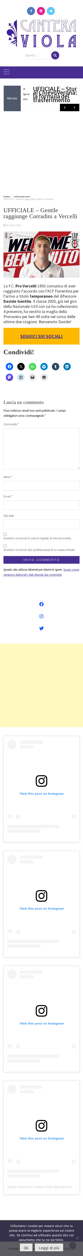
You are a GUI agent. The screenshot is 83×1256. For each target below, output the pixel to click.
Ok (26, 1248)
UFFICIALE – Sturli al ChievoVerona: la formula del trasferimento (56, 94)
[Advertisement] (41, 152)
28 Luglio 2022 (13, 225)
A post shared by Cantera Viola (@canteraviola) (42, 1187)
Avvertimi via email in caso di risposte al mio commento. (37, 538)
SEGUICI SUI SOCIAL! (41, 336)
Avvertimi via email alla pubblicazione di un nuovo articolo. (39, 550)
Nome (7, 477)
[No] (77, 1238)
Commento (11, 424)
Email (7, 496)
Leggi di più (49, 1248)
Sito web (8, 516)
